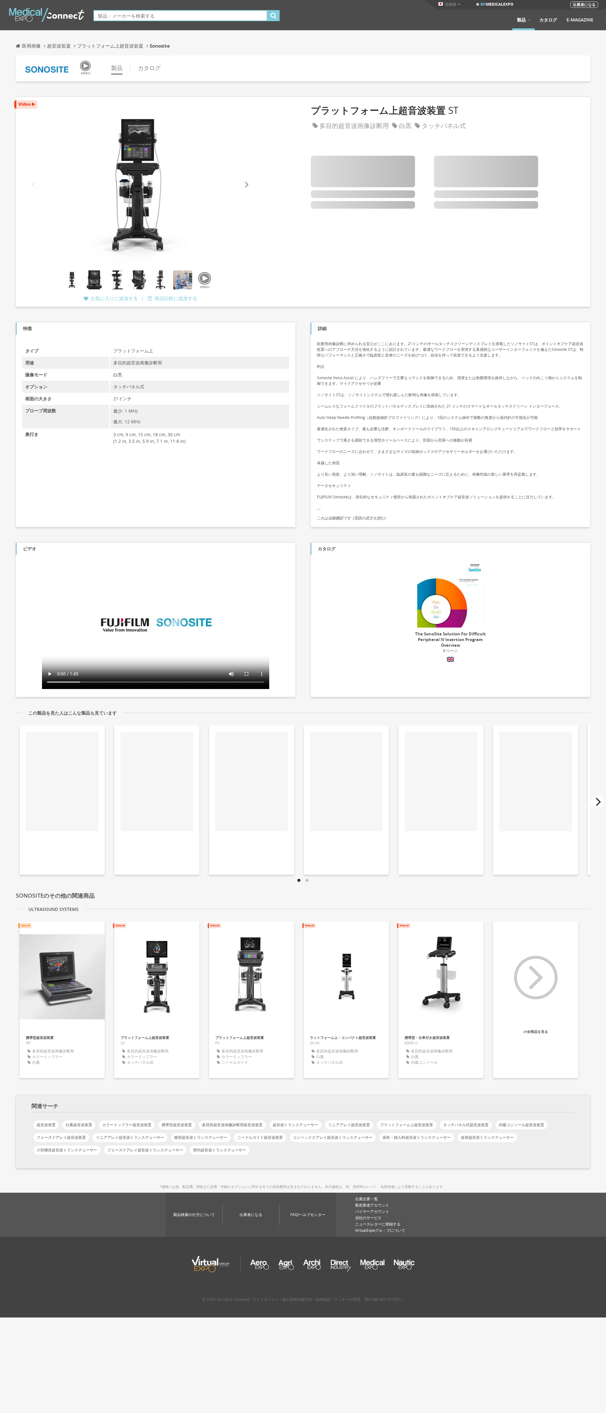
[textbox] (180, 15)
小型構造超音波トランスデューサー (67, 1150)
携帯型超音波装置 (177, 1124)
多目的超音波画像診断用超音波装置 (232, 1124)
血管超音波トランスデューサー (487, 1137)
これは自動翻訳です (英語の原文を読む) (351, 518)
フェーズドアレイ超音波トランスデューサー (145, 1150)
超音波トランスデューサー (295, 1124)
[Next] (246, 184)
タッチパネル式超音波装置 (466, 1124)
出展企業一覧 (366, 1199)
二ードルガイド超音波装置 (260, 1137)
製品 (521, 20)
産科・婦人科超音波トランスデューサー (417, 1137)
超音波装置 (46, 1124)
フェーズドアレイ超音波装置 (61, 1137)
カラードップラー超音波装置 (127, 1124)
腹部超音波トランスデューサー (200, 1137)
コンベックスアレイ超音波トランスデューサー (332, 1137)
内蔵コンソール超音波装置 (521, 1124)
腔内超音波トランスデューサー (219, 1150)
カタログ (548, 20)
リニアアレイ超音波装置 (349, 1124)
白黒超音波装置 (79, 1124)
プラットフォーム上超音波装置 (406, 1124)
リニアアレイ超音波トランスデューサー (130, 1137)
